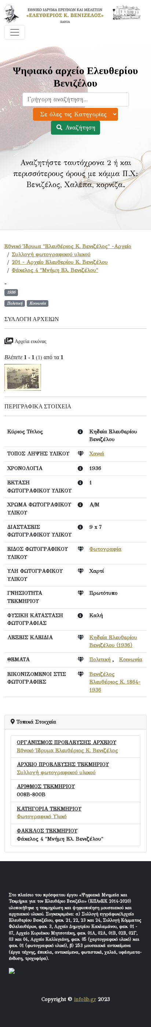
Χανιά (96, 453)
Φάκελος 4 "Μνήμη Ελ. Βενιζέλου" (55, 270)
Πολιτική (100, 659)
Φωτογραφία (105, 549)
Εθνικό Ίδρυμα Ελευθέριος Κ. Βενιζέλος (67, 750)
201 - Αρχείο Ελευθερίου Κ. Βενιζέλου (60, 262)
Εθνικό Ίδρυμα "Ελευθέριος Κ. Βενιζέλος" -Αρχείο (67, 246)
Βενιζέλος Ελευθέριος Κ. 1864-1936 (114, 682)
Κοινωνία (130, 659)
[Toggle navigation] (14, 32)
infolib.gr (85, 999)
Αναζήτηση (79, 127)
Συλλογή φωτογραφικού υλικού (51, 254)
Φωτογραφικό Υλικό (42, 816)
